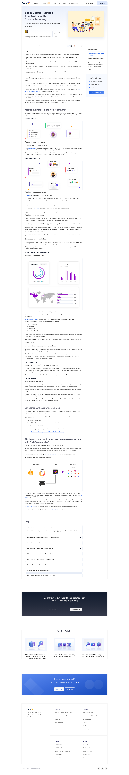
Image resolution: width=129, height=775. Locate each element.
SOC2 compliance (87, 747)
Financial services (58, 722)
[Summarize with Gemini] (68, 46)
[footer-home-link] (30, 709)
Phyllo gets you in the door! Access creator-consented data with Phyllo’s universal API (95, 64)
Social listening (58, 754)
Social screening (58, 744)
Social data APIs (58, 747)
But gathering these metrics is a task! (96, 59)
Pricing (64, 3)
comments (36, 208)
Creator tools (57, 719)
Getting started (87, 719)
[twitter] (106, 768)
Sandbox (85, 725)
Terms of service (87, 751)
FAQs (89, 69)
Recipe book (86, 729)
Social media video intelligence (62, 751)
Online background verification (62, 715)
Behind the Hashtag (88, 712)
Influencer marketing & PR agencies (63, 712)
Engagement (28, 195)
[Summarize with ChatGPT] (71, 46)
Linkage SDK (57, 757)
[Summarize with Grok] (81, 46)
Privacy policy (86, 754)
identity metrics (32, 148)
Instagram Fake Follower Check (91, 715)
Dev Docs (85, 722)
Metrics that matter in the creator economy (96, 54)
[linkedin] (102, 768)
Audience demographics (31, 319)
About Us (85, 744)
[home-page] (26, 3)
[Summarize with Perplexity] (78, 46)
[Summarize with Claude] (75, 46)
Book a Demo (96, 92)
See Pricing (70, 689)
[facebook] (98, 768)
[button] (36, 3)
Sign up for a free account (54, 509)
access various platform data (52, 454)
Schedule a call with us (30, 506)
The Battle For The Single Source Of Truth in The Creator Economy (47, 432)
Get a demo (59, 689)
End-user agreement (88, 757)
